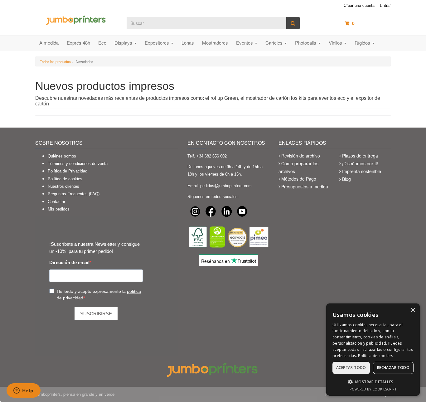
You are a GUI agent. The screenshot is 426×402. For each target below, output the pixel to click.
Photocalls (306, 42)
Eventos (245, 42)
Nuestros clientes (63, 186)
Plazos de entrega (360, 156)
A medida (49, 42)
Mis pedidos (59, 209)
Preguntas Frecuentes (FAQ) (73, 193)
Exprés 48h (78, 42)
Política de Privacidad (67, 171)
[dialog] (373, 349)
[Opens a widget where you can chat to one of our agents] (23, 391)
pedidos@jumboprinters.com (226, 185)
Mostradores (215, 42)
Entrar (385, 5)
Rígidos (363, 42)
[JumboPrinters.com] (76, 20)
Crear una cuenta (359, 5)
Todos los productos (55, 61)
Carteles (274, 42)
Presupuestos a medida (304, 186)
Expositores (157, 42)
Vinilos (336, 42)
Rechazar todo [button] (393, 367)
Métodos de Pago (298, 179)
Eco (102, 42)
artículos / (371, 23)
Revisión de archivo (300, 156)
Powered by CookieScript (373, 389)
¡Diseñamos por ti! (360, 163)
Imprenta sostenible (361, 171)
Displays (123, 42)
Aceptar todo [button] (351, 367)
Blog (346, 179)
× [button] (412, 310)
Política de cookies (65, 179)
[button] (373, 381)
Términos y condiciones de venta (78, 163)
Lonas (188, 42)
